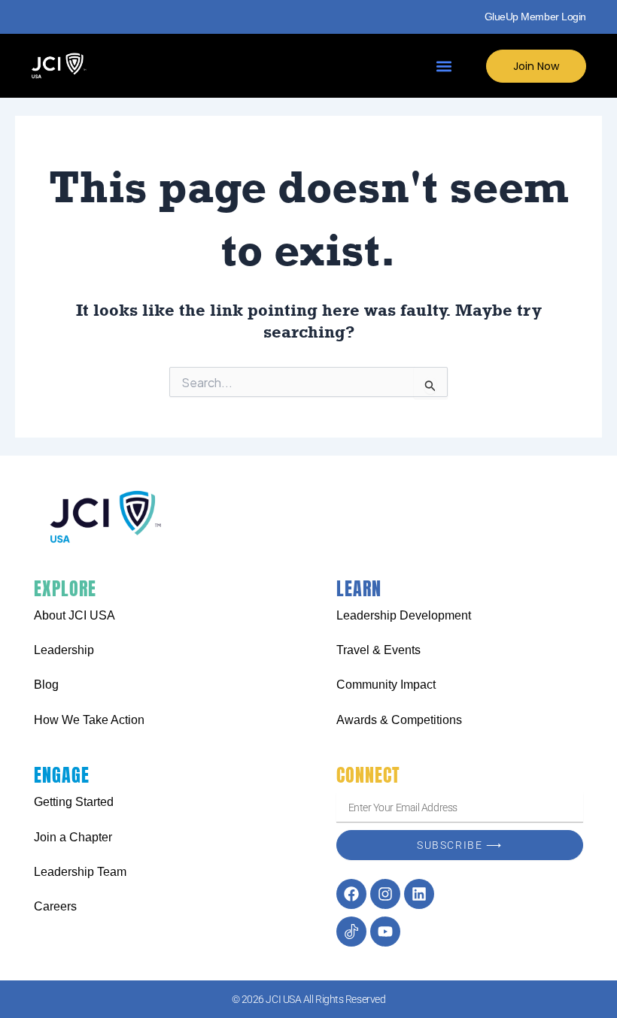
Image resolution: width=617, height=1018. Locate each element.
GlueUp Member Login (535, 17)
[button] (444, 65)
